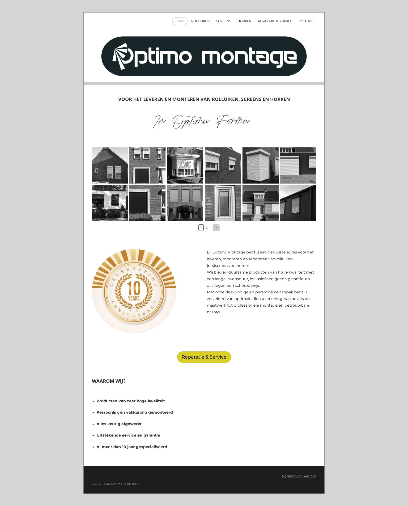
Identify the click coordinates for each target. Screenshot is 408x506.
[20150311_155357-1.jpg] (260, 203)
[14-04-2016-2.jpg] (298, 203)
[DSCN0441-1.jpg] (110, 165)
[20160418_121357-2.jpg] (298, 165)
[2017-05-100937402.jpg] (185, 165)
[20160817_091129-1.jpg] (110, 203)
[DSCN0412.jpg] (223, 203)
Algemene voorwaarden (299, 476)
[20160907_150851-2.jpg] (147, 203)
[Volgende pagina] (216, 227)
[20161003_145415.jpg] (185, 203)
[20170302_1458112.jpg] (223, 165)
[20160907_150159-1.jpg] (147, 165)
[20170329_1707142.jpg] (260, 165)
